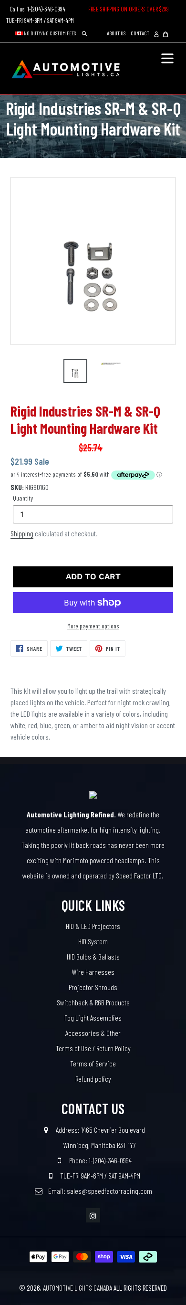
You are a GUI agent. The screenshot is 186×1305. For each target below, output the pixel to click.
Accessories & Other (93, 1032)
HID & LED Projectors (93, 925)
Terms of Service (93, 1063)
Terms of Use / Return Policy (93, 1048)
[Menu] (167, 57)
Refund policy (93, 1078)
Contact (140, 33)
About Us (116, 33)
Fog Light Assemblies (93, 1017)
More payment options (93, 626)
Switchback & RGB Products (93, 1002)
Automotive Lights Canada (77, 1288)
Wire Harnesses (93, 971)
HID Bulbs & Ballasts (93, 956)
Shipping (21, 533)
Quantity (23, 498)
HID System (93, 941)
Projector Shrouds (93, 987)
